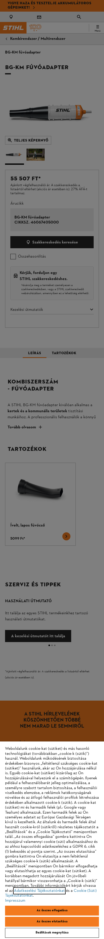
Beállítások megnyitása (52, 932)
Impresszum (15, 900)
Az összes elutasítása (52, 921)
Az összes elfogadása (52, 910)
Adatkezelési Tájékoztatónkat (39, 891)
